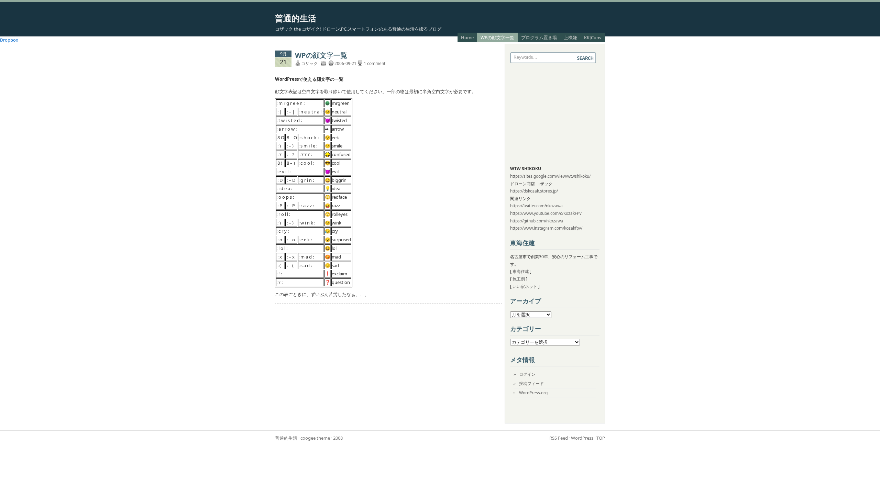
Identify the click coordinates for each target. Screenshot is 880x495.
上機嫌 (570, 37)
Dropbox (9, 40)
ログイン (527, 374)
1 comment (374, 63)
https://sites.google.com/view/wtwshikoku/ (550, 176)
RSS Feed (558, 438)
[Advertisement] (553, 115)
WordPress (582, 438)
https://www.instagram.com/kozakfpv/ (546, 228)
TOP (600, 438)
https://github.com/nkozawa (536, 221)
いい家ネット (525, 286)
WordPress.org (533, 393)
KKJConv (593, 37)
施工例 (519, 279)
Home (467, 37)
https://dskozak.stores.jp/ (534, 191)
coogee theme (315, 438)
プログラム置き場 (539, 37)
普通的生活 (295, 18)
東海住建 (521, 271)
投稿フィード (531, 383)
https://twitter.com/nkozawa (536, 206)
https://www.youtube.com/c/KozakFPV (546, 213)
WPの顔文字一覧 (497, 37)
